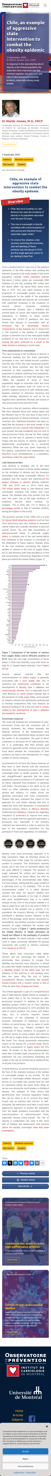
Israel (36, 986)
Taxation (21, 164)
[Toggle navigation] (45, 5)
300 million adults (11, 488)
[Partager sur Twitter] (9, 1163)
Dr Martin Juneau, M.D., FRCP (22, 121)
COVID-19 (30, 1274)
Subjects (17, 1419)
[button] (47, 1426)
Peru (18, 986)
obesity (22, 687)
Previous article (27, 1173)
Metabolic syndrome (24, 159)
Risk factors (8, 164)
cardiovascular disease (13, 690)
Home (19, 1411)
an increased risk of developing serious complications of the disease (25, 325)
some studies (27, 694)
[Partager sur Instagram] (26, 1163)
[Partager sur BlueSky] (20, 1163)
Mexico (35, 809)
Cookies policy (19, 1472)
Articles (18, 1415)
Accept (25, 1451)
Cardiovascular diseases (15, 1202)
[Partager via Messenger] (31, 1163)
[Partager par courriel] (37, 1163)
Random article (28, 1180)
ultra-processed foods (13, 533)
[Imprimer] (42, 1163)
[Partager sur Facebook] (4, 1163)
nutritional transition (26, 421)
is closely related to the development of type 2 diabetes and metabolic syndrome (25, 710)
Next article (24, 1186)
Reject (25, 1459)
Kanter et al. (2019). (16, 948)
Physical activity (32, 1202)
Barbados (21, 812)
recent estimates (31, 277)
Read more (12, 1259)
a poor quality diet (30, 680)
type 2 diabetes (36, 687)
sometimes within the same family (18, 457)
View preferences (25, 1466)
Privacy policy (31, 1472)
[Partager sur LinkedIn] (15, 1163)
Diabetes (7, 159)
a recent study (34, 1044)
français (20, 170)
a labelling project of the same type (21, 970)
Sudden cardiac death (14, 1205)
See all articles (9, 144)
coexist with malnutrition (33, 428)
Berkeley (45, 809)
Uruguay (25, 986)
